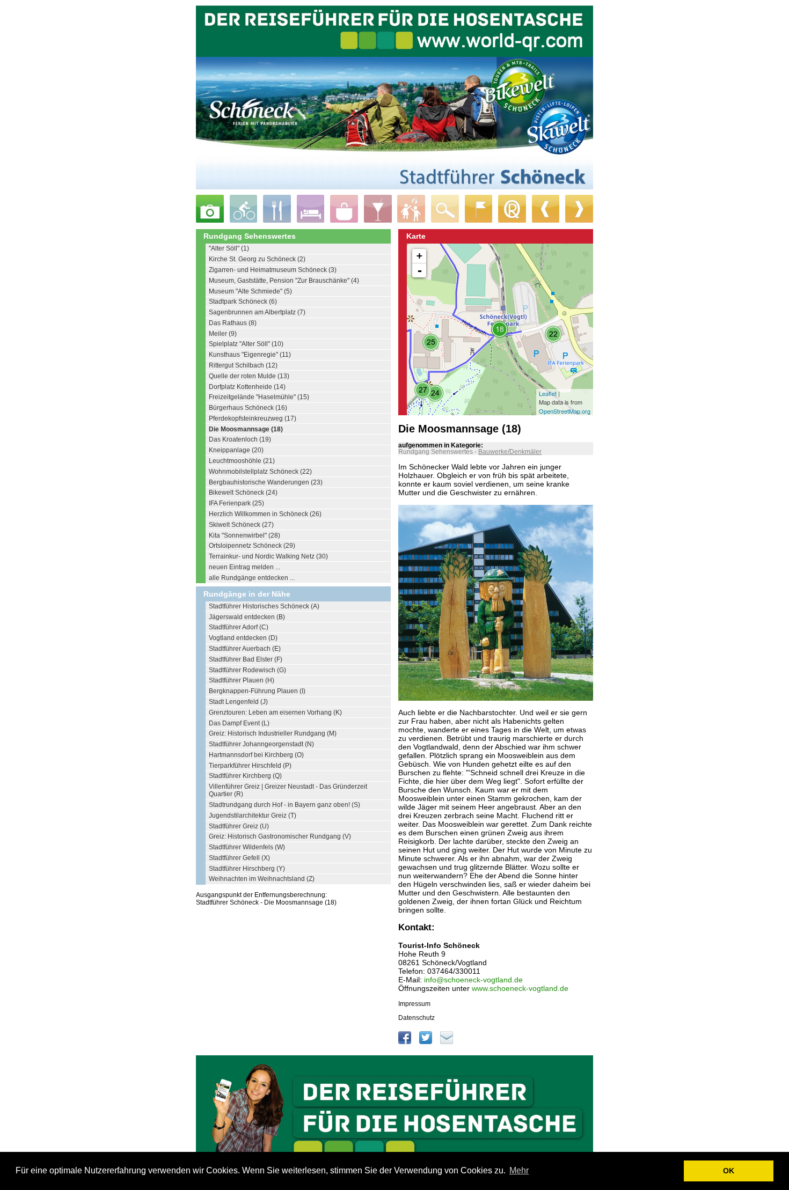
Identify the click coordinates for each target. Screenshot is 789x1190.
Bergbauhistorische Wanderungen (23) (266, 482)
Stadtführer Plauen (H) (241, 680)
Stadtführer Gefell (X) (239, 858)
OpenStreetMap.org (564, 411)
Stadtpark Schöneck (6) (243, 301)
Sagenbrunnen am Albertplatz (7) (257, 312)
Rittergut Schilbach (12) (243, 365)
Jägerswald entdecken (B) (247, 617)
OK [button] (728, 1170)
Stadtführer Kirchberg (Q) (245, 776)
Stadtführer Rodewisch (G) (247, 670)
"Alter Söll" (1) (229, 248)
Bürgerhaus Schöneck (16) (248, 408)
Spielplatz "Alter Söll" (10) (246, 344)
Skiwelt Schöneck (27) (241, 524)
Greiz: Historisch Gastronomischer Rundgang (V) (280, 836)
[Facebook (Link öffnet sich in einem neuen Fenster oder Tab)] (405, 1042)
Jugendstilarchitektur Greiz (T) (252, 815)
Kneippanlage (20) (236, 450)
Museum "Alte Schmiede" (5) (250, 291)
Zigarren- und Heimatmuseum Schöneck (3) (273, 270)
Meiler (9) (223, 333)
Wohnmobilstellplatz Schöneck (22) (260, 471)
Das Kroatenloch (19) (240, 439)
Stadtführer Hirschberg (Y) (247, 868)
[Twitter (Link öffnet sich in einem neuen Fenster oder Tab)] (426, 1042)
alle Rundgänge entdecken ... (252, 578)
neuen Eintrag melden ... (244, 567)
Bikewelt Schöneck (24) (243, 492)
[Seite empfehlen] (446, 1042)
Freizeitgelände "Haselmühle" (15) (259, 397)
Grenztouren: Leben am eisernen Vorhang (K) (275, 712)
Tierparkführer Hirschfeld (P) (250, 765)
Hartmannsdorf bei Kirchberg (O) (256, 755)
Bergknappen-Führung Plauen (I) (257, 691)
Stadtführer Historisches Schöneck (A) (264, 606)
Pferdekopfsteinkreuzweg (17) (252, 418)
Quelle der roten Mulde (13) (249, 376)
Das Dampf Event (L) (239, 723)
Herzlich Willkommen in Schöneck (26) (265, 514)
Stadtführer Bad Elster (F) (245, 659)
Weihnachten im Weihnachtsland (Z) (262, 879)
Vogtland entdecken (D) (243, 638)
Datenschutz (416, 1018)
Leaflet (548, 393)
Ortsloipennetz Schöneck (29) (252, 545)
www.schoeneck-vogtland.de (520, 988)
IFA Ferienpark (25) (236, 503)
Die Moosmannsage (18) (246, 429)
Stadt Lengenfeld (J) (238, 702)
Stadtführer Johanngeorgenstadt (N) (261, 744)
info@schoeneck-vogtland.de (473, 979)
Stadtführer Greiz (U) (239, 826)
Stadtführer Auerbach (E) (245, 648)
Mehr (519, 1170)
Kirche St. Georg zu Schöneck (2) (257, 259)
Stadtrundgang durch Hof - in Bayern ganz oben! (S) (284, 805)
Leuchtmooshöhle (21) (242, 461)
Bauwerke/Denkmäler (510, 452)
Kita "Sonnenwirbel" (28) (244, 535)
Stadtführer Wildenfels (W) (247, 847)
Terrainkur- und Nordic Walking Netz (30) (268, 556)
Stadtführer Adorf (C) (238, 627)
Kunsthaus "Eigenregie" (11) (250, 354)
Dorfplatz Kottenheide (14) (247, 387)
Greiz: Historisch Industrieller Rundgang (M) (273, 733)
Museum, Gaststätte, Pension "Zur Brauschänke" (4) (284, 280)
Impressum (414, 1004)
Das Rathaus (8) (233, 323)
